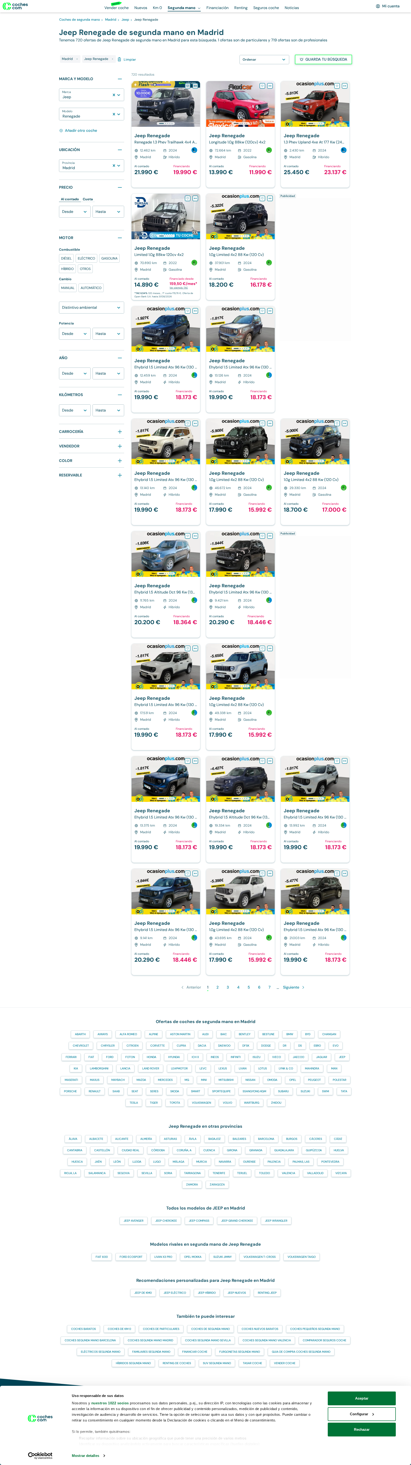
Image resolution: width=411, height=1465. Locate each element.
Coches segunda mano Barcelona (90, 1340)
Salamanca (97, 1173)
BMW (289, 1034)
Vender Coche (284, 1363)
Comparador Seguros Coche (324, 1340)
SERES (154, 1091)
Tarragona (192, 1173)
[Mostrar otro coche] (165, 123)
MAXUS (94, 1080)
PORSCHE (70, 1091)
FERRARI (71, 1057)
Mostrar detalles (85, 1456)
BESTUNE (268, 1034)
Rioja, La (70, 1173)
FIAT (91, 1057)
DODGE (266, 1046)
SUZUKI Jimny (222, 1257)
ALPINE (153, 1034)
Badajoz (214, 1139)
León (117, 1162)
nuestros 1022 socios (110, 1403)
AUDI (205, 1034)
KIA (76, 1068)
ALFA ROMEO (128, 1034)
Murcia (201, 1162)
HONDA (151, 1057)
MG (187, 1080)
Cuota (88, 199)
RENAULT (95, 1091)
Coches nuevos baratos (260, 1329)
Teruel (242, 1173)
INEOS (215, 1057)
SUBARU (283, 1091)
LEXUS (223, 1068)
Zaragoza (217, 1184)
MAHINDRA (312, 1068)
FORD (109, 1057)
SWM (325, 1091)
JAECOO (298, 1057)
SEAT (135, 1091)
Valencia (288, 1173)
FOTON (130, 1057)
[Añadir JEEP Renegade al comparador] (195, 86)
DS (300, 1046)
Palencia (274, 1162)
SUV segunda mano (217, 1363)
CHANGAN (329, 1034)
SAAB (116, 1091)
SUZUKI (305, 1091)
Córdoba (158, 1150)
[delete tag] (77, 59)
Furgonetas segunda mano (239, 1352)
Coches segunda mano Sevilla (208, 1340)
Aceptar (361, 1398)
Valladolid (315, 1173)
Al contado (70, 199)
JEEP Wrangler (276, 1221)
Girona (232, 1150)
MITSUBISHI (226, 1080)
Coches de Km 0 (119, 1329)
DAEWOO (224, 1046)
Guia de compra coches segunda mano (301, 1352)
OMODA (272, 1080)
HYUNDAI (174, 1057)
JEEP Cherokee (166, 1221)
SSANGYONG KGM (254, 1091)
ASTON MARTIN (180, 1034)
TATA (344, 1091)
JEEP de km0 (143, 1293)
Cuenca (209, 1150)
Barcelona (266, 1139)
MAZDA (141, 1080)
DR (284, 1046)
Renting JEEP (267, 1293)
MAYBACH (118, 1080)
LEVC (203, 1068)
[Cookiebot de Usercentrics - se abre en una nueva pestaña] (40, 1455)
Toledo (264, 1173)
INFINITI (236, 1057)
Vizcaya (341, 1173)
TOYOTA (175, 1103)
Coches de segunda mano (210, 1329)
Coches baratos (83, 1329)
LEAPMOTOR (179, 1068)
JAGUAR (321, 1057)
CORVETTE (157, 1046)
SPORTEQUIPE (221, 1091)
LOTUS (262, 1068)
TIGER (154, 1103)
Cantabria (74, 1150)
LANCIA (125, 1068)
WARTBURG (251, 1103)
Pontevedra (330, 1162)
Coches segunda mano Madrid (150, 1340)
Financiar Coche (194, 1352)
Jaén (98, 1162)
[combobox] (63, 97)
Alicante (121, 1139)
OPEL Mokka (192, 1257)
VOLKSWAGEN (201, 1103)
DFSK (245, 1046)
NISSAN (250, 1080)
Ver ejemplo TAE (179, 287)
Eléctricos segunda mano (100, 1352)
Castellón (102, 1150)
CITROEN (132, 1046)
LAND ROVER (150, 1068)
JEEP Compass (199, 1221)
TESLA (134, 1103)
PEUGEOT (314, 1080)
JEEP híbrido (207, 1293)
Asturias (170, 1139)
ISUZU (256, 1057)
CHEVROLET (81, 1046)
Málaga (178, 1162)
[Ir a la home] (15, 6)
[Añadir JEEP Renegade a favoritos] (188, 86)
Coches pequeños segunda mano (315, 1329)
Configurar (359, 1414)
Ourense (249, 1162)
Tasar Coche (252, 1363)
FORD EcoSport (131, 1257)
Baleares (239, 1139)
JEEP (342, 1057)
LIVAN (242, 1068)
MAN (334, 1068)
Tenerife (219, 1173)
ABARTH (80, 1034)
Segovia (123, 1173)
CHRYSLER (108, 1046)
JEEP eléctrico (175, 1293)
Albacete (96, 1139)
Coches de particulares (161, 1329)
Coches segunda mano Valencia (267, 1340)
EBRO (317, 1046)
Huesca (77, 1162)
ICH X (195, 1057)
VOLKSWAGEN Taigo (302, 1257)
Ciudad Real (130, 1150)
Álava (73, 1139)
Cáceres (315, 1139)
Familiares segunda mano (151, 1352)
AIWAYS (103, 1034)
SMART (195, 1091)
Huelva (339, 1150)
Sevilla (147, 1173)
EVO (335, 1046)
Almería (146, 1139)
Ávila (192, 1139)
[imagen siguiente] (196, 104)
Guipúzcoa (314, 1150)
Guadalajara (284, 1150)
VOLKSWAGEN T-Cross (260, 1257)
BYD (307, 1034)
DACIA (202, 1046)
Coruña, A (184, 1150)
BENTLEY (244, 1034)
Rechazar (362, 1429)
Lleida (136, 1162)
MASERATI (71, 1080)
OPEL (292, 1080)
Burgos (291, 1139)
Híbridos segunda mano (133, 1363)
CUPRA (181, 1046)
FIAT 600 (102, 1257)
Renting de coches (177, 1363)
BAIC (223, 1034)
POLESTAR (339, 1080)
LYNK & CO (286, 1068)
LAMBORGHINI (99, 1068)
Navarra (225, 1162)
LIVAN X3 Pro (163, 1257)
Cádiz (338, 1139)
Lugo (157, 1162)
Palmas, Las (301, 1162)
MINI (204, 1080)
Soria (168, 1173)
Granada (255, 1150)
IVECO (276, 1057)
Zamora (192, 1184)
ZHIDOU (276, 1103)
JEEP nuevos (237, 1293)
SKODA (174, 1091)
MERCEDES (165, 1080)
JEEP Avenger (133, 1221)
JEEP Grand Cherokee (237, 1221)
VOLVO (227, 1103)
